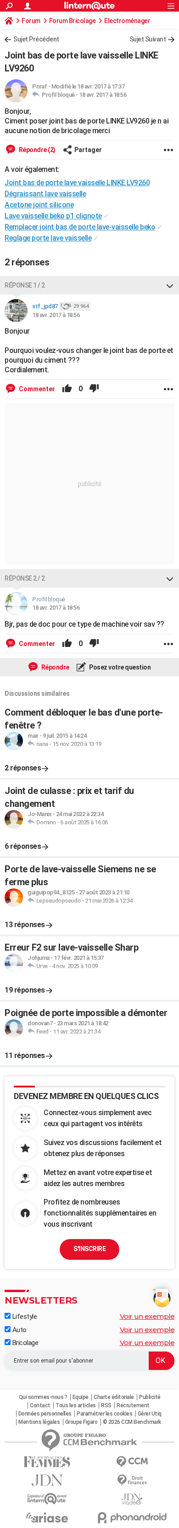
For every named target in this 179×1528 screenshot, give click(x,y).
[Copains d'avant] (47, 1498)
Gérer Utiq (150, 1413)
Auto (19, 1330)
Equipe (81, 1397)
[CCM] (132, 1462)
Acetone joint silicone (39, 204)
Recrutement (133, 1405)
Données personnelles (45, 1413)
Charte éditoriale (114, 1397)
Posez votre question (119, 667)
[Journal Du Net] (47, 1480)
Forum (31, 20)
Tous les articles (76, 1405)
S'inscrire (89, 1248)
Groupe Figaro (81, 1422)
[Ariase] (47, 1517)
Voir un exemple (147, 1316)
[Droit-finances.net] (132, 1480)
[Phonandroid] (132, 1517)
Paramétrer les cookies (104, 1413)
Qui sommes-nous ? (43, 1397)
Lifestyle (24, 1316)
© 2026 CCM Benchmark (132, 1422)
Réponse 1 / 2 (25, 285)
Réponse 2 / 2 (25, 578)
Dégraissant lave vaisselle (45, 193)
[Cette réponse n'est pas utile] (94, 389)
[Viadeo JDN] (132, 1499)
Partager (88, 149)
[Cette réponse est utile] (67, 389)
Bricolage (24, 1343)
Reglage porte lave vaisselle (48, 238)
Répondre (54, 667)
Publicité (150, 1397)
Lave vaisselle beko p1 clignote (53, 216)
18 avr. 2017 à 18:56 (102, 94)
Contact (40, 1405)
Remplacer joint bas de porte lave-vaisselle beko (80, 227)
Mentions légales (39, 1422)
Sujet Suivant (147, 39)
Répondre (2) (36, 149)
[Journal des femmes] (47, 1462)
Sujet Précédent (36, 39)
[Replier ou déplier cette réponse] (169, 285)
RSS (106, 1405)
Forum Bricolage (72, 20)
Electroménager (127, 20)
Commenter (36, 389)
